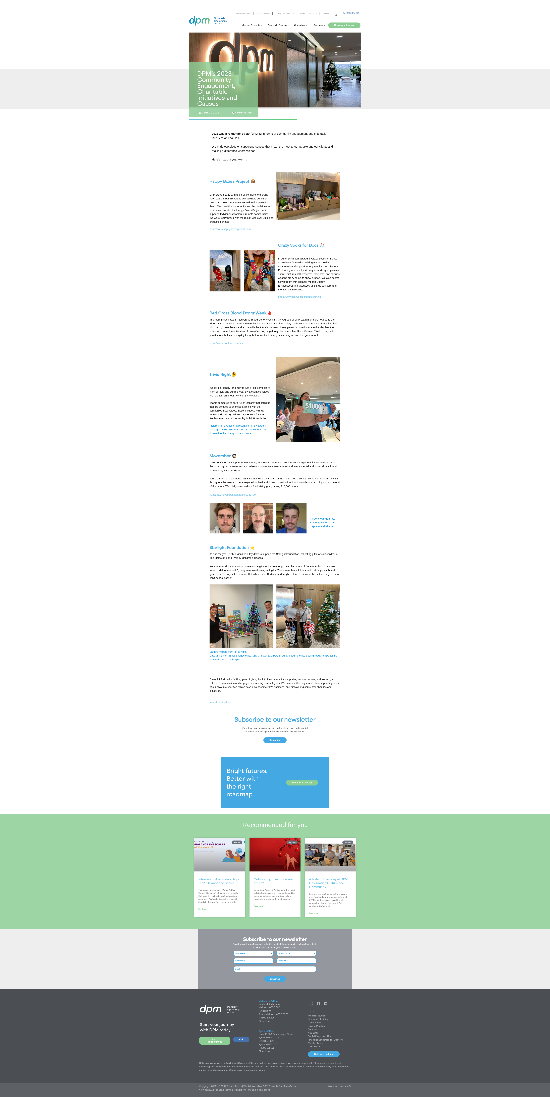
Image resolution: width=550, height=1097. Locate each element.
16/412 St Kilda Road (269, 1003)
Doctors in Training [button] (277, 25)
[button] (336, 15)
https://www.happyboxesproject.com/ (230, 229)
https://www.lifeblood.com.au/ (226, 343)
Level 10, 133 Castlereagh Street (276, 1034)
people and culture (220, 702)
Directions (264, 1021)
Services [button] (318, 25)
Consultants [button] (300, 25)
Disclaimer (249, 1086)
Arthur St (346, 1086)
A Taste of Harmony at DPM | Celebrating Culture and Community (329, 883)
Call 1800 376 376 (351, 13)
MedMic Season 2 (263, 14)
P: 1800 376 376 (266, 1017)
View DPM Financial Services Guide (276, 1086)
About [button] (311, 14)
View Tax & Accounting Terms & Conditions (222, 1089)
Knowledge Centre (243, 14)
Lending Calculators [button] (283, 14)
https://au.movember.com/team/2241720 (233, 494)
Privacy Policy (234, 1086)
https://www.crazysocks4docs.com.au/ (300, 296)
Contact (325, 14)
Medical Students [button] (251, 25)
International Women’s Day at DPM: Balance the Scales (219, 881)
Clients (302, 14)
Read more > (203, 909)
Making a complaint (259, 1089)
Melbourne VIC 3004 (270, 1007)
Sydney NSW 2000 (269, 1037)
